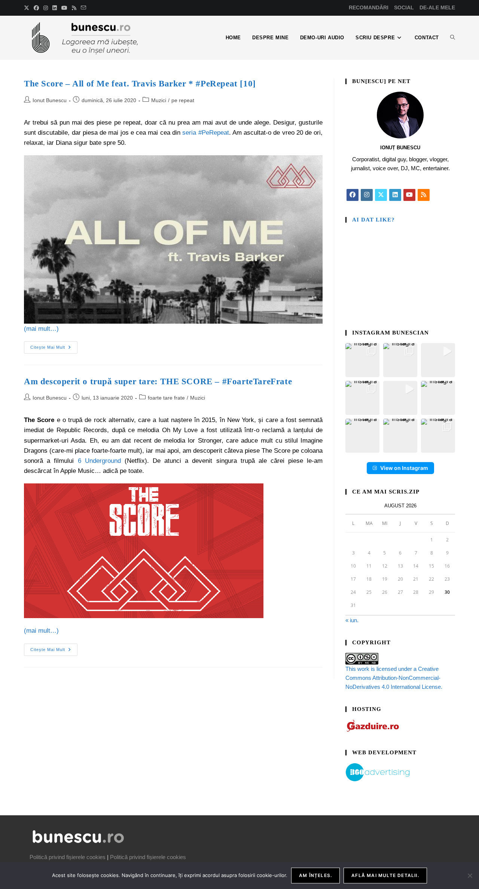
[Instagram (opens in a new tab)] (45, 8)
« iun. (352, 620)
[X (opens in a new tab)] (27, 8)
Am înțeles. (315, 875)
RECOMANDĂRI (368, 7)
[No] (469, 875)
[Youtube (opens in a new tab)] (64, 8)
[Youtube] (409, 195)
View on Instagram (404, 468)
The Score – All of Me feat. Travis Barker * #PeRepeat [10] (140, 83)
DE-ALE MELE (437, 7)
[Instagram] (367, 195)
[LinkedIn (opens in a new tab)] (54, 8)
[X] (381, 195)
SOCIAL (404, 7)
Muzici (158, 100)
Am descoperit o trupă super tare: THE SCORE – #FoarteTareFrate (158, 381)
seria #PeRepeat (205, 132)
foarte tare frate (166, 398)
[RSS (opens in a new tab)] (74, 8)
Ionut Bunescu (50, 100)
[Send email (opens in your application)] (83, 8)
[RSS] (424, 195)
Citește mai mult (53, 345)
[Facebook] (353, 195)
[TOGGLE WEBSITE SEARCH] (453, 38)
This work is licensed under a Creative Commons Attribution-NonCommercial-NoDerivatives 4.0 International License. (393, 678)
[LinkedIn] (395, 195)
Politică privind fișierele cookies (68, 857)
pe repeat (182, 100)
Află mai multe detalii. (385, 875)
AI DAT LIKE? (373, 220)
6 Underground (99, 460)
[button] (362, 360)
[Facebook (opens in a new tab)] (36, 8)
